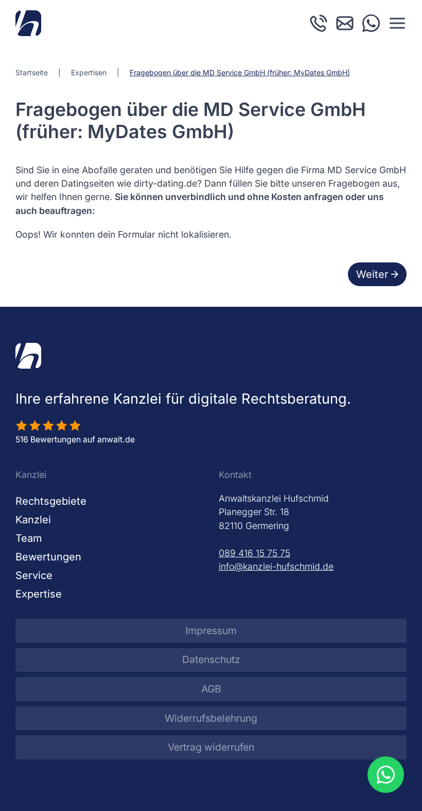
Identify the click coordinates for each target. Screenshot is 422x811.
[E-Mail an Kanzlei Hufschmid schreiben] (345, 22)
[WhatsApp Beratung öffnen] (385, 774)
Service (33, 575)
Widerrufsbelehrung (211, 718)
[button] (397, 23)
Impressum (211, 630)
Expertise (38, 594)
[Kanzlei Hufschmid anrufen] (318, 22)
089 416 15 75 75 (254, 553)
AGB (211, 689)
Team (28, 538)
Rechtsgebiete (50, 501)
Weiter (372, 274)
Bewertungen (48, 557)
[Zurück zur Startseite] (28, 23)
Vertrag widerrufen (211, 747)
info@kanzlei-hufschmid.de (276, 566)
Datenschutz (211, 659)
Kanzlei (33, 520)
